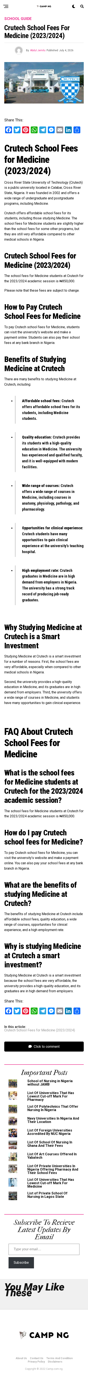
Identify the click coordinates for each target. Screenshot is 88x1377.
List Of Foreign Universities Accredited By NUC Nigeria (49, 1132)
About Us (21, 1358)
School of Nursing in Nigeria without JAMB (50, 1082)
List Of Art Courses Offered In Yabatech (52, 1156)
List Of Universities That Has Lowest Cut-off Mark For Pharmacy (50, 1096)
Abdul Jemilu (37, 50)
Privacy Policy (36, 1361)
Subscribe (21, 1263)
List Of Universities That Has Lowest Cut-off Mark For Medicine (50, 1183)
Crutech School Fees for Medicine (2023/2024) (39, 1030)
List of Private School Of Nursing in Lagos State (47, 1195)
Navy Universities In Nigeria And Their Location (53, 1120)
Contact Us (36, 1358)
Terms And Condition (59, 1358)
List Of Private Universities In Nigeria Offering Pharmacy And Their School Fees (52, 1169)
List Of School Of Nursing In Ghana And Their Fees (49, 1144)
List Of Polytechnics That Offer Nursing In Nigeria (52, 1108)
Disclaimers (55, 1361)
